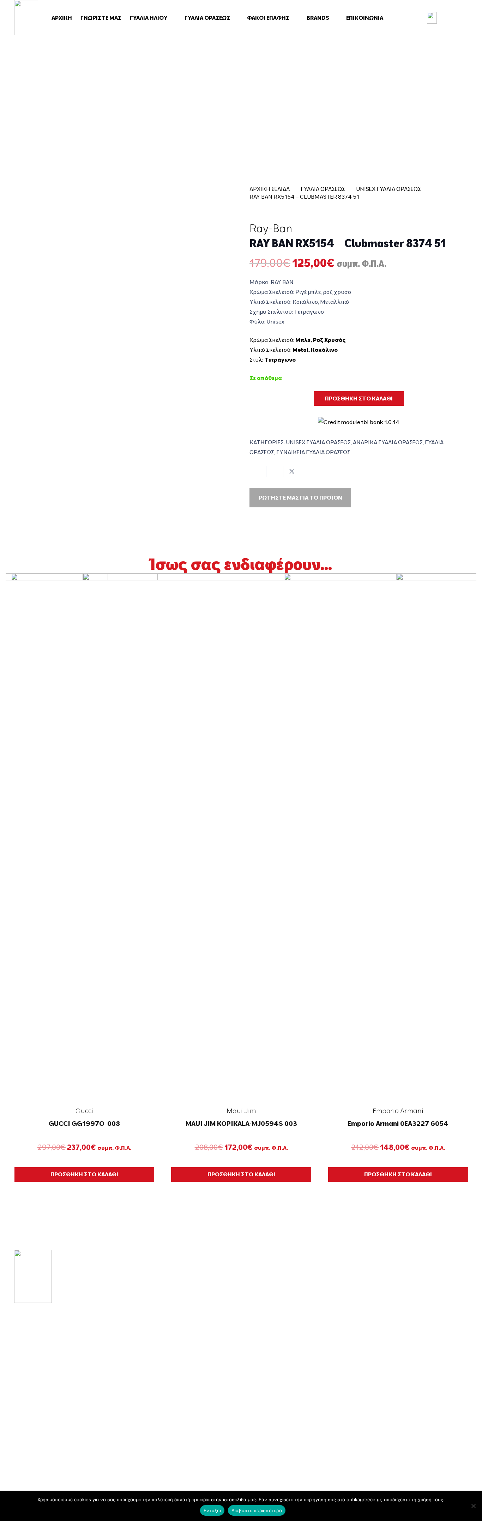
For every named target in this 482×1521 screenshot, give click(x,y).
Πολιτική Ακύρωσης (401, 1406)
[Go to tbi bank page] (358, 417)
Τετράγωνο (280, 359)
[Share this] (274, 471)
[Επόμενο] (470, 877)
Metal (300, 349)
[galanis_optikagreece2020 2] (26, 17)
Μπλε (303, 339)
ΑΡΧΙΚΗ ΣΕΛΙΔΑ (269, 188)
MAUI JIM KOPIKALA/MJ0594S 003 (241, 1123)
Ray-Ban (270, 228)
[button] (171, 17)
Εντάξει (212, 1510)
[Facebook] (17, 1437)
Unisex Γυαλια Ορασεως (388, 188)
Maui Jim (241, 1110)
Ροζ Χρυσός (329, 339)
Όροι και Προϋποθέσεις (406, 1332)
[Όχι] (473, 1505)
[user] (432, 18)
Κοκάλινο (324, 349)
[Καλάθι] (456, 17)
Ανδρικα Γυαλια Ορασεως (388, 442)
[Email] (39, 1437)
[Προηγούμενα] (11, 877)
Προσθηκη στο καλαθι (359, 398)
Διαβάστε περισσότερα (256, 1510)
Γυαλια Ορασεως (323, 188)
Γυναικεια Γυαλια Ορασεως (313, 451)
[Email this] (257, 471)
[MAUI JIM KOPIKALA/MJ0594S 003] (241, 838)
